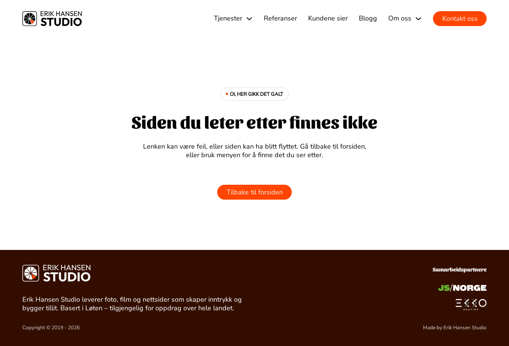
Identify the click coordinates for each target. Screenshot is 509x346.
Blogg (368, 18)
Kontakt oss (460, 18)
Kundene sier (328, 18)
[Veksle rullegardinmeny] (249, 18)
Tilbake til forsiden (255, 192)
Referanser (280, 18)
